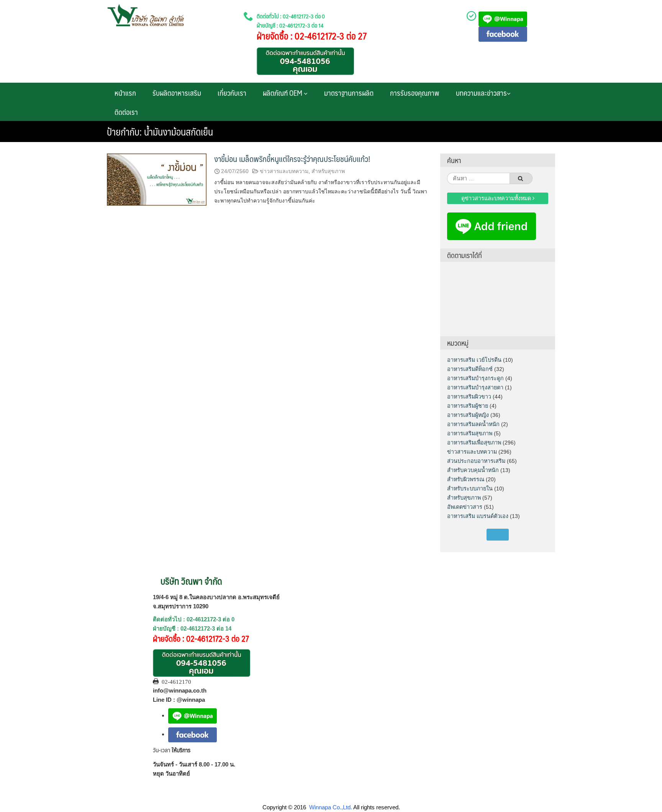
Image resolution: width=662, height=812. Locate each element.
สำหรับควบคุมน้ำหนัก (473, 470)
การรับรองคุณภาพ (414, 93)
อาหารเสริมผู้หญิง (468, 415)
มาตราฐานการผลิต (349, 93)
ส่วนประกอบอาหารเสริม (476, 461)
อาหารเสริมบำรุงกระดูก (475, 378)
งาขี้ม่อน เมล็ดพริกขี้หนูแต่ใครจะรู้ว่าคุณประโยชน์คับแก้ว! (292, 158)
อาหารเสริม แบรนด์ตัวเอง (477, 516)
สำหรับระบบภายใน (470, 488)
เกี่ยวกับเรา (232, 93)
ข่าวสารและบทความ (284, 171)
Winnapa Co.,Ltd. (330, 807)
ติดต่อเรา (126, 112)
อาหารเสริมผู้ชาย (467, 406)
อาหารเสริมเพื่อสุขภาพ (474, 442)
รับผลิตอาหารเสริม (176, 93)
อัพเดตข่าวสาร (464, 507)
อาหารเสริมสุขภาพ (469, 433)
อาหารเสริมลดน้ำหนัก (473, 424)
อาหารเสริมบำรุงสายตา (475, 387)
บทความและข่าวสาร (481, 93)
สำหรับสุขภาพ (328, 171)
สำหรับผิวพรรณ (465, 479)
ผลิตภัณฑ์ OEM (283, 93)
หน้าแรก (125, 93)
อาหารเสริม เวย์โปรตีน (474, 360)
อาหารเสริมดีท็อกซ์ (470, 369)
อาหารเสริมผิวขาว (469, 397)
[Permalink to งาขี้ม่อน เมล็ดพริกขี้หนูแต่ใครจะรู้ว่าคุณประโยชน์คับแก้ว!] (156, 179)
